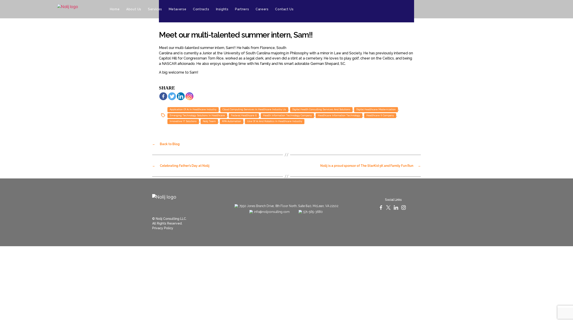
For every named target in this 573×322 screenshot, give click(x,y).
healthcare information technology (339, 115)
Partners (242, 9)
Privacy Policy (162, 228)
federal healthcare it (244, 115)
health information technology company (287, 115)
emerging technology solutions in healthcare (197, 115)
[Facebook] (163, 96)
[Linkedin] (181, 96)
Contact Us (284, 9)
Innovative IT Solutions (183, 121)
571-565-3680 (313, 212)
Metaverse (177, 9)
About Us (133, 9)
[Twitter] (483, 9)
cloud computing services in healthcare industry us (254, 109)
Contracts (201, 9)
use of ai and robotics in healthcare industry (274, 121)
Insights (222, 9)
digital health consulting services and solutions (321, 109)
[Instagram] (500, 9)
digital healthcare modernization (376, 109)
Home (115, 9)
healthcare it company (380, 115)
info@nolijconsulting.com (272, 212)
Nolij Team (209, 121)
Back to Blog (166, 144)
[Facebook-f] (475, 9)
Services (155, 9)
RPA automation (231, 121)
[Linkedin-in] (491, 9)
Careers (262, 9)
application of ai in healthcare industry (193, 109)
